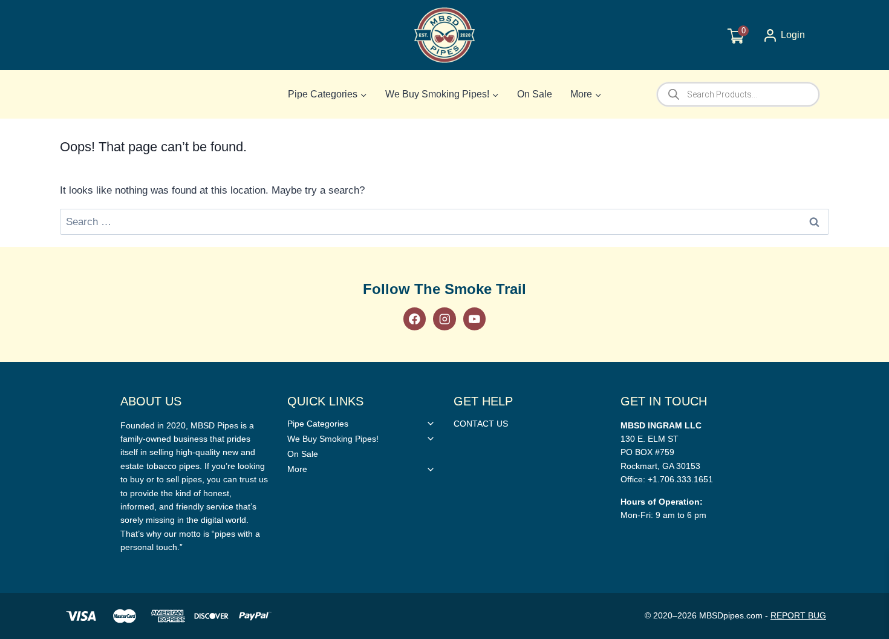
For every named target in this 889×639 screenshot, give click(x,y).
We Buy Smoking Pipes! (333, 439)
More (297, 469)
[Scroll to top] (860, 454)
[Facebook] (414, 318)
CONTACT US (481, 423)
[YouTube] (474, 318)
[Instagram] (444, 318)
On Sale (534, 94)
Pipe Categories (317, 423)
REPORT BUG (798, 615)
